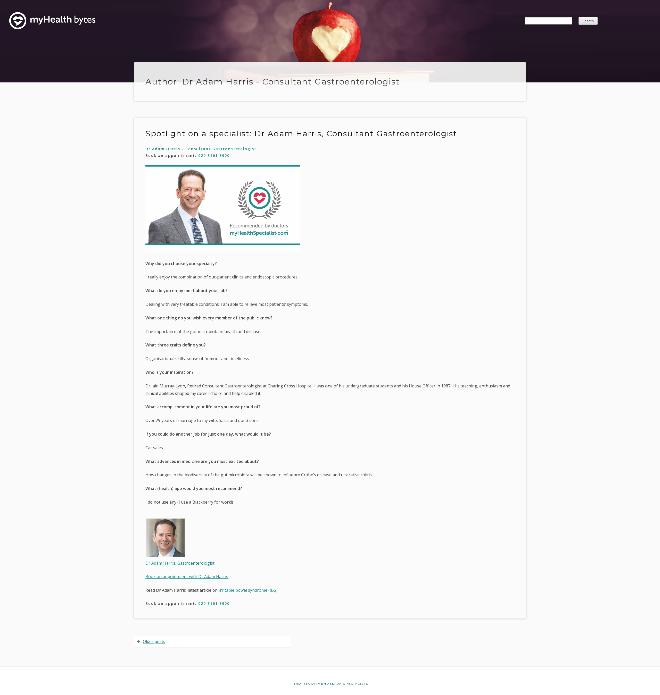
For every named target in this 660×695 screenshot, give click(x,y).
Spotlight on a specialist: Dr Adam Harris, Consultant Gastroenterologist (301, 133)
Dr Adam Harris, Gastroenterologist (179, 563)
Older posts (154, 641)
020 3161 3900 (214, 155)
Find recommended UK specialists (330, 683)
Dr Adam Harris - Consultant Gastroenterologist (201, 148)
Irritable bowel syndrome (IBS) (248, 590)
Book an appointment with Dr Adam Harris (186, 576)
